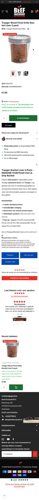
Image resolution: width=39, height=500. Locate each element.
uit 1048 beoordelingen (19, 296)
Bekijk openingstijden (10, 412)
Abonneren (35, 454)
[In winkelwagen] (16, 387)
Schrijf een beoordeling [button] (19, 278)
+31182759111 (10, 416)
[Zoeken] (7, 11)
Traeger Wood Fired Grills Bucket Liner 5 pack (12, 367)
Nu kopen (8, 125)
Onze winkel (15, 101)
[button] (2, 2)
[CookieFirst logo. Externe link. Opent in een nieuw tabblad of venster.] (2, 236)
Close (19, 425)
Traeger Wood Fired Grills (15, 29)
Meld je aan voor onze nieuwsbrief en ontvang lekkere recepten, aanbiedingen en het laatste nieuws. (16, 446)
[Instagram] (3, 439)
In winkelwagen (23, 118)
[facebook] (13, 439)
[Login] (32, 11)
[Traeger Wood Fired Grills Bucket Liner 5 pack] (12, 349)
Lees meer (26, 2)
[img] (19, 293)
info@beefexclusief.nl (13, 420)
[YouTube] (8, 439)
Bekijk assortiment (3, 11)
